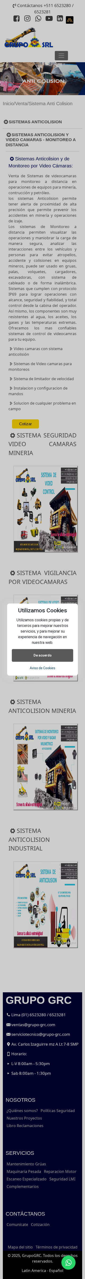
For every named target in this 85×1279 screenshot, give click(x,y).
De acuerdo (43, 655)
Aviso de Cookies (42, 668)
